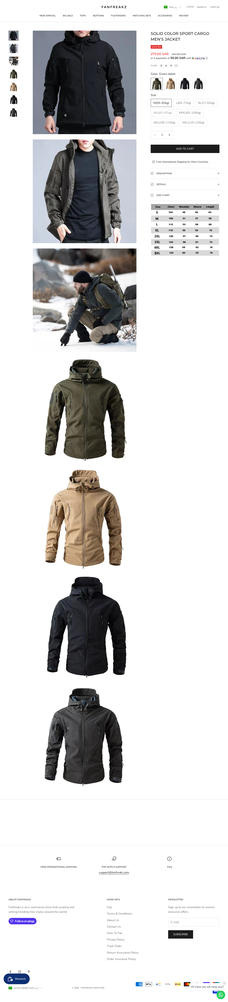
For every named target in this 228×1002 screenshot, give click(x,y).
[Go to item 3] (14, 61)
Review (183, 15)
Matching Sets (142, 15)
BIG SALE (68, 15)
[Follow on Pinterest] (29, 971)
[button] (185, 58)
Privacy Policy (115, 940)
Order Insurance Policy (121, 959)
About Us (113, 920)
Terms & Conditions (119, 914)
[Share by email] (176, 65)
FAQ (169, 867)
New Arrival (48, 15)
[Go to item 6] (14, 100)
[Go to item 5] (14, 87)
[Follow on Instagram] (19, 971)
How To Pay (114, 933)
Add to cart (185, 149)
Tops (83, 15)
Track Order (114, 946)
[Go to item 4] (14, 74)
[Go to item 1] (14, 36)
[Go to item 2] (14, 48)
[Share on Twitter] (166, 65)
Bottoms (98, 15)
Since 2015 (99, 988)
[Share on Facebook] (161, 65)
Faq (109, 907)
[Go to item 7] (14, 113)
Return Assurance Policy (122, 953)
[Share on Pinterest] (171, 65)
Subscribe (180, 934)
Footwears (118, 15)
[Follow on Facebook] (10, 971)
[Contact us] (221, 995)
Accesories (165, 15)
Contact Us (114, 927)
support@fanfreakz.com (114, 872)
